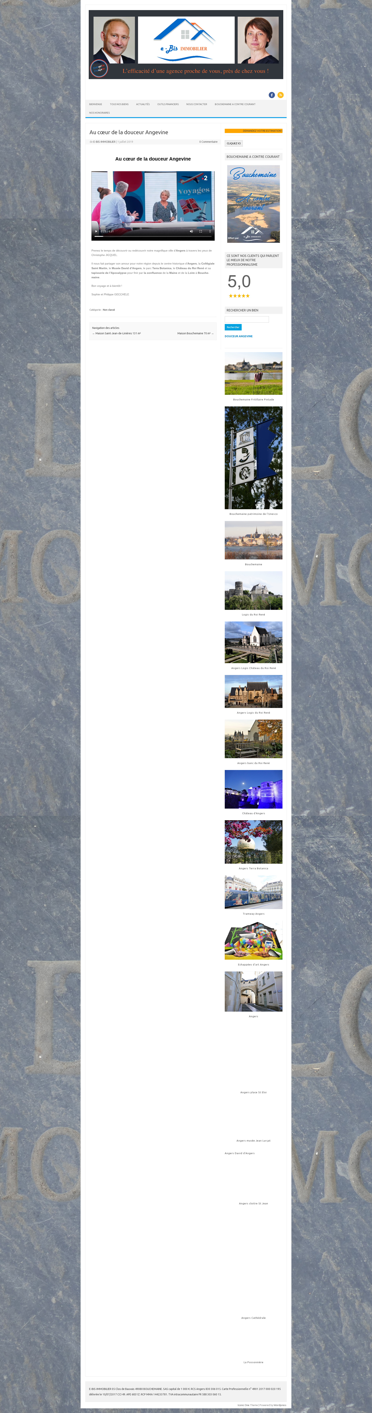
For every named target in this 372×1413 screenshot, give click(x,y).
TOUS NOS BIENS (119, 104)
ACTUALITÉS (143, 104)
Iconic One (243, 1405)
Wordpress (280, 1405)
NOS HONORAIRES (99, 112)
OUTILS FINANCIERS (168, 104)
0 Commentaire (208, 141)
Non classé (109, 309)
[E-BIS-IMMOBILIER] (186, 78)
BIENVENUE (95, 104)
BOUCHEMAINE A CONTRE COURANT (235, 104)
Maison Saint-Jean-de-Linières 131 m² (116, 333)
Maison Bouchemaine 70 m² (195, 333)
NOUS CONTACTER (196, 104)
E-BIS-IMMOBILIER (104, 141)
